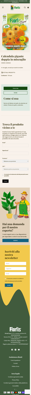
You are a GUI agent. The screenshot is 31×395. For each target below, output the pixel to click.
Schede (15, 92)
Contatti (15, 363)
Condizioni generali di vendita (15, 377)
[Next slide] (29, 1)
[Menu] (3, 7)
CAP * (3, 166)
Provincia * (4, 158)
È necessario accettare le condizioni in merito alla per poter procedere (14, 280)
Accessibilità (15, 386)
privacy (11, 281)
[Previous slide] (1, 1)
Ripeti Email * (5, 150)
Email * (4, 142)
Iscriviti (8, 285)
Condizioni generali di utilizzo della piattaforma (15, 383)
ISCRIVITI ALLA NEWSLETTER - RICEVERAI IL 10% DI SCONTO (15, 1)
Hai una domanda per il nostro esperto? (13, 227)
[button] (24, 7)
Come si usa (15, 88)
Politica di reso (15, 366)
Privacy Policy (15, 380)
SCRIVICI (15, 240)
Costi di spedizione (15, 360)
